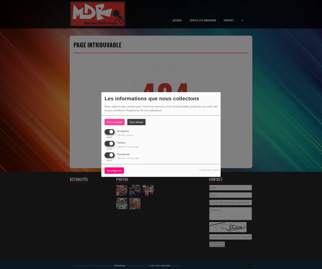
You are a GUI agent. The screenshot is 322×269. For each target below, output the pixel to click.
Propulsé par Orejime (209, 170)
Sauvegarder (114, 170)
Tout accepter (115, 122)
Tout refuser (136, 122)
